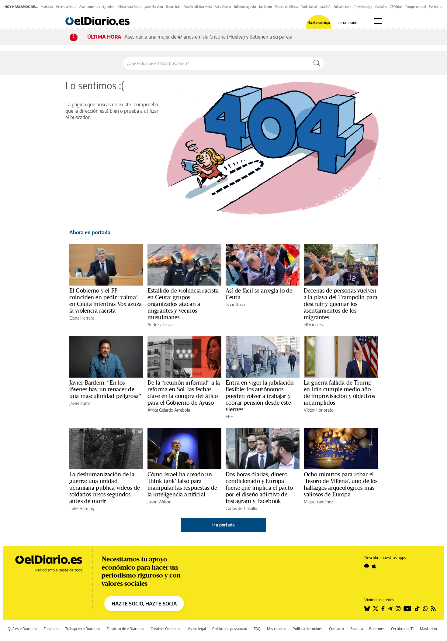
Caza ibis (381, 7)
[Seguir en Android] (366, 566)
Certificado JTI (402, 628)
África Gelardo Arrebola (168, 410)
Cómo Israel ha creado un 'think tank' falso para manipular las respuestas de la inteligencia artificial (182, 484)
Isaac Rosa (235, 304)
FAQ (257, 628)
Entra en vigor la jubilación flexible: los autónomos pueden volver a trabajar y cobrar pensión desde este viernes (260, 396)
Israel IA (325, 7)
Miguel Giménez (318, 501)
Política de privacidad (229, 628)
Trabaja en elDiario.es (82, 628)
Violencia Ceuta (66, 7)
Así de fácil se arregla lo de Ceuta (259, 294)
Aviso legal (197, 628)
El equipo (51, 628)
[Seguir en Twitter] (375, 608)
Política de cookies (308, 628)
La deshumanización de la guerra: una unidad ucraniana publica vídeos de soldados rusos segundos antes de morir (104, 488)
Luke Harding (81, 508)
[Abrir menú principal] (378, 21)
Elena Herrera (81, 317)
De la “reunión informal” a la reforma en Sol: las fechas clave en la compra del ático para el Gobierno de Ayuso (183, 392)
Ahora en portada (89, 232)
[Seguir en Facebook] (383, 608)
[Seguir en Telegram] (390, 608)
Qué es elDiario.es (22, 628)
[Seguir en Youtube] (407, 608)
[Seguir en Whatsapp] (425, 608)
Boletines (377, 628)
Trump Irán (173, 7)
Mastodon (428, 628)
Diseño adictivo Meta (198, 7)
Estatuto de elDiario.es (125, 628)
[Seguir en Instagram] (398, 608)
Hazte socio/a (318, 23)
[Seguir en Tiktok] (417, 608)
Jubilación (265, 7)
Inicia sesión (347, 23)
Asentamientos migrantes (96, 7)
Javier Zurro (80, 403)
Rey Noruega (363, 7)
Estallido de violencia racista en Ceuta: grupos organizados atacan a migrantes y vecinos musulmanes (183, 304)
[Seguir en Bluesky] (367, 608)
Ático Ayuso (223, 7)
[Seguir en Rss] (433, 608)
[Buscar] (317, 63)
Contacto (336, 628)
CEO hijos (396, 7)
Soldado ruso (343, 7)
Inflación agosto (245, 7)
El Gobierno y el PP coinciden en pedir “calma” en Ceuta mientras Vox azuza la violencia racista (105, 300)
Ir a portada (223, 524)
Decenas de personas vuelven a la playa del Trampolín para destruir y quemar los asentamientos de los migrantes (340, 304)
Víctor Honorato (319, 410)
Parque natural (416, 7)
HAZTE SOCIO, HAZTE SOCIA (144, 604)
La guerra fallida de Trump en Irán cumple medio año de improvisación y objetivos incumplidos (339, 392)
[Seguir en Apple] (374, 566)
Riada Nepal (309, 7)
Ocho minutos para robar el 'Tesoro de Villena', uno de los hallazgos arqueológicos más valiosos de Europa (341, 484)
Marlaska (47, 7)
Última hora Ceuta (129, 7)
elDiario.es (313, 324)
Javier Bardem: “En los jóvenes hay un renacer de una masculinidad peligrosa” (105, 389)
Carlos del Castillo (241, 508)
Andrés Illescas (160, 324)
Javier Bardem (153, 7)
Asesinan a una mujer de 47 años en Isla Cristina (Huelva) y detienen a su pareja (208, 37)
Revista (356, 628)
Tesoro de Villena (286, 7)
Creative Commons (166, 628)
